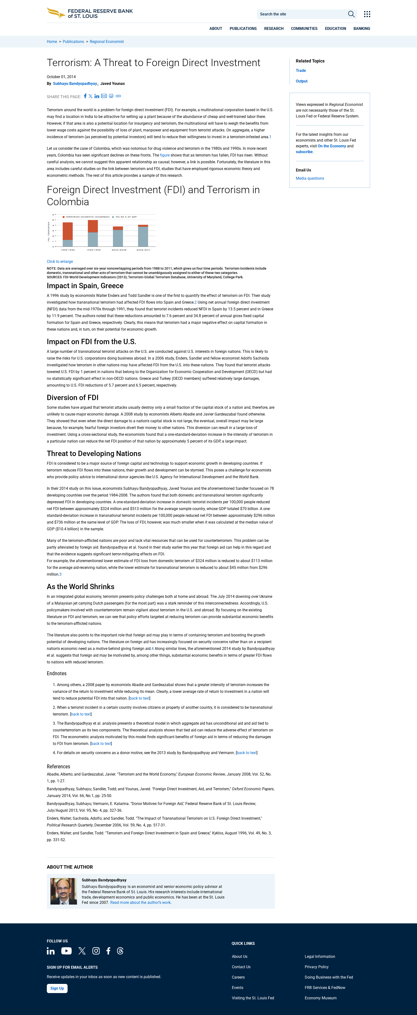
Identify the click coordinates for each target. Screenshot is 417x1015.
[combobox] (301, 14)
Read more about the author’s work (140, 902)
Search (351, 14)
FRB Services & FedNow (325, 987)
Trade (301, 70)
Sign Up (57, 988)
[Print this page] (111, 96)
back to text (139, 698)
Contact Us (241, 967)
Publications (73, 41)
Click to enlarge (60, 261)
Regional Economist (107, 41)
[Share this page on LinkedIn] (97, 96)
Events (237, 987)
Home (52, 41)
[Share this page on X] (91, 96)
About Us (239, 956)
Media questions (310, 178)
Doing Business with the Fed (329, 977)
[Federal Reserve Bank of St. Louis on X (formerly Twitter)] (82, 953)
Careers (238, 977)
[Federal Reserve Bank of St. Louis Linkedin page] (51, 953)
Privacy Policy (317, 967)
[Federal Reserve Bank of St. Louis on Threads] (120, 953)
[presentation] (215, 29)
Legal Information (320, 956)
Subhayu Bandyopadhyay (75, 83)
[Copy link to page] (118, 96)
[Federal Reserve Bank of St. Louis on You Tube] (66, 953)
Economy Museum (321, 998)
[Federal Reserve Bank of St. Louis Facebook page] (108, 953)
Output (301, 81)
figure (164, 155)
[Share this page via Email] (104, 96)
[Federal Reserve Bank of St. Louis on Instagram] (96, 953)
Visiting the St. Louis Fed (253, 998)
